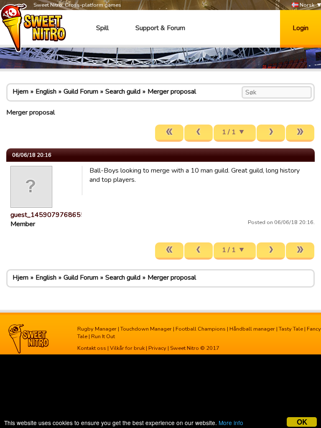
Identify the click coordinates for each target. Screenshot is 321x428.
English (46, 91)
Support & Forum (160, 28)
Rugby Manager (97, 329)
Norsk (306, 5)
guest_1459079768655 (47, 214)
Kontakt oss (91, 348)
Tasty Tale (291, 329)
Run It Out (103, 336)
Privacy (157, 348)
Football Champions (201, 329)
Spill (102, 28)
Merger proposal (172, 91)
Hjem (20, 91)
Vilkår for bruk (127, 348)
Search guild (122, 91)
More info (231, 422)
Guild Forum (81, 91)
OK (302, 422)
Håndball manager (252, 329)
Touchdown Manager (146, 329)
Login (300, 28)
